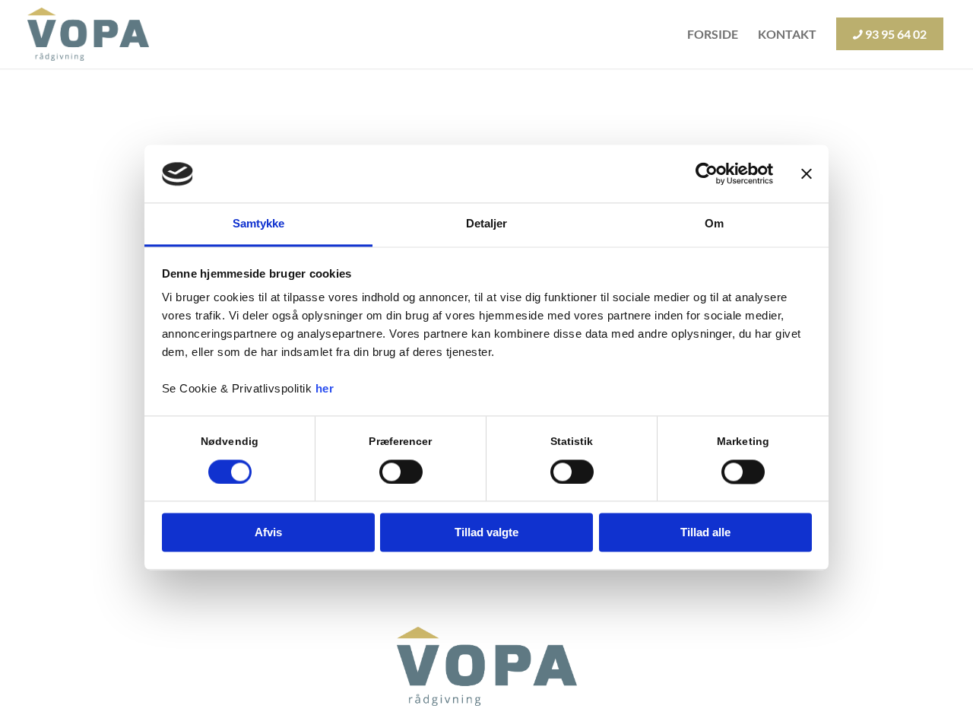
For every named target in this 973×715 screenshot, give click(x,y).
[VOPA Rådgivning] (88, 34)
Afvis (268, 532)
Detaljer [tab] (487, 224)
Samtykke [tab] (259, 224)
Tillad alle (705, 532)
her (324, 389)
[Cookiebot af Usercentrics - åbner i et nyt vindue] (706, 174)
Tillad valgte (486, 532)
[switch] (401, 472)
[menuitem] (712, 34)
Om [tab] (714, 224)
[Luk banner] (806, 174)
